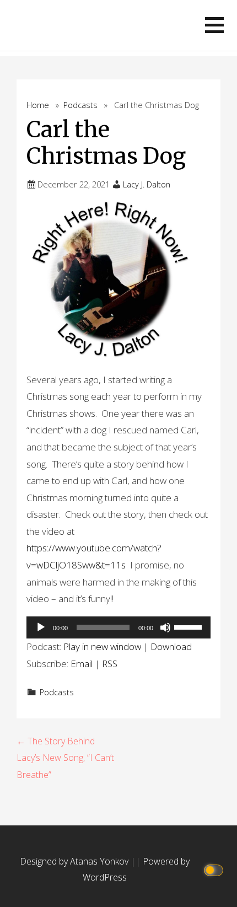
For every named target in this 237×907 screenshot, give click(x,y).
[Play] (40, 627)
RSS (109, 663)
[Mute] (165, 627)
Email (82, 663)
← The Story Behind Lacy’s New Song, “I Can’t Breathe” (65, 758)
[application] (118, 627)
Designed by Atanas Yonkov (75, 861)
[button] (214, 25)
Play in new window (102, 646)
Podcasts (80, 105)
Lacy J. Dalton (146, 184)
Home (37, 105)
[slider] (189, 626)
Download (171, 646)
